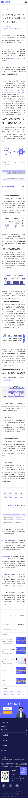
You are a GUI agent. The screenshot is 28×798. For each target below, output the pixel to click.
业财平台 (13, 694)
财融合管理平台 (10, 186)
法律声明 (24, 791)
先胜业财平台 (13, 505)
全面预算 (4, 574)
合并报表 (14, 92)
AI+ (24, 694)
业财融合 (12, 58)
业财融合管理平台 (8, 380)
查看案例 (7, 708)
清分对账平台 (6, 694)
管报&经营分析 (21, 92)
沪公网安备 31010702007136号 (9, 796)
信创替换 (19, 694)
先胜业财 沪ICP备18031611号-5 (9, 793)
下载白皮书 (7, 712)
